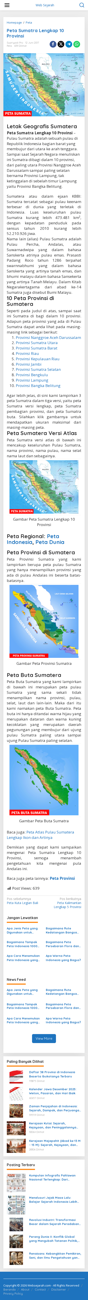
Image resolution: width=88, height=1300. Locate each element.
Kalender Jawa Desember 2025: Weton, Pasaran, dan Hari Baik (52, 1091)
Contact (40, 1289)
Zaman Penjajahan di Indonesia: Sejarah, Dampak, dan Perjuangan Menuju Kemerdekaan (55, 1108)
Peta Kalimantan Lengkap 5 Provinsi (67, 903)
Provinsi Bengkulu (32, 374)
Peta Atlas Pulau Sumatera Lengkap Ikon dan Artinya (40, 834)
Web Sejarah (45, 5)
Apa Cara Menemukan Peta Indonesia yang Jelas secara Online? (23, 958)
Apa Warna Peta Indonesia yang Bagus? (63, 958)
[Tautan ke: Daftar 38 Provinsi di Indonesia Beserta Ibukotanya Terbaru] (16, 1076)
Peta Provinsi (62, 878)
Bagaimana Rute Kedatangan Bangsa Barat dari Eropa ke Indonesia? (61, 930)
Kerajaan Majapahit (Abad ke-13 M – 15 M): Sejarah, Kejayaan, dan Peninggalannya (55, 1143)
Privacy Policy (13, 1293)
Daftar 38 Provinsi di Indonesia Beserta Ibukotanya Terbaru (52, 1074)
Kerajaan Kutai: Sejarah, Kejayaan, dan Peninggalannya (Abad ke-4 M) (52, 1125)
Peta (9, 45)
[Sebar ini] (53, 44)
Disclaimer (58, 1289)
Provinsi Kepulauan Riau (38, 358)
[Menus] (7, 5)
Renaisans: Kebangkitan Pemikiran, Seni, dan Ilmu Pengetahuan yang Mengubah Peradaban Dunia (55, 1256)
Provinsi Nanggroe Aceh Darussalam (48, 337)
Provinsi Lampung (32, 380)
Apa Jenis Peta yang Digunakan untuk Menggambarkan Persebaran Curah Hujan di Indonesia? (22, 930)
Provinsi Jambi (29, 364)
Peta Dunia (49, 542)
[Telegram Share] (68, 44)
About (25, 1289)
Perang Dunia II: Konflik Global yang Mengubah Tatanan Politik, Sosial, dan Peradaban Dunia (53, 1239)
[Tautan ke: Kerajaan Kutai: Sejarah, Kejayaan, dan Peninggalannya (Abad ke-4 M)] (16, 1128)
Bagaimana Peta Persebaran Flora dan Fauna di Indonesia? (62, 944)
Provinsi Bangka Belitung (38, 385)
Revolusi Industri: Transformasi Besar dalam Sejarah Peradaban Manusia (54, 1222)
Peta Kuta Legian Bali (22, 901)
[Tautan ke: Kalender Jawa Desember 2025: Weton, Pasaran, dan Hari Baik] (16, 1093)
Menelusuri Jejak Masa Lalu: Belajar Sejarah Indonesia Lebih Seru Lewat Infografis (53, 1200)
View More (44, 1038)
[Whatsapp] (76, 44)
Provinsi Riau (27, 353)
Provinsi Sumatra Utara (37, 342)
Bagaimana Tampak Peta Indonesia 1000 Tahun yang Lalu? (22, 944)
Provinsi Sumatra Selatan (38, 369)
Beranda (9, 1289)
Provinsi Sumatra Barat (36, 348)
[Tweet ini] (61, 44)
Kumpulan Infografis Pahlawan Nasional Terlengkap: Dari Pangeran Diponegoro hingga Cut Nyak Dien (54, 1177)
